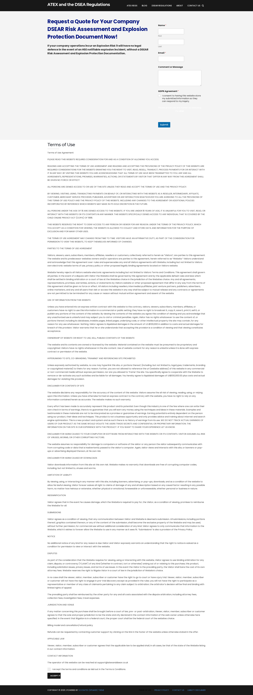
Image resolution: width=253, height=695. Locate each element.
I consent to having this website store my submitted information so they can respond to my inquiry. (181, 98)
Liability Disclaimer (197, 690)
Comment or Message (170, 67)
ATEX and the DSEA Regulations (78, 5)
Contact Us (193, 5)
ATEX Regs (132, 5)
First (160, 36)
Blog (144, 5)
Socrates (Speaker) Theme (91, 690)
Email (162, 53)
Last (160, 46)
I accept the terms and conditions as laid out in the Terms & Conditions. (89, 669)
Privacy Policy (161, 690)
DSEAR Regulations (162, 5)
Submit (164, 124)
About (179, 5)
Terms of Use (145, 690)
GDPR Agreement (168, 91)
